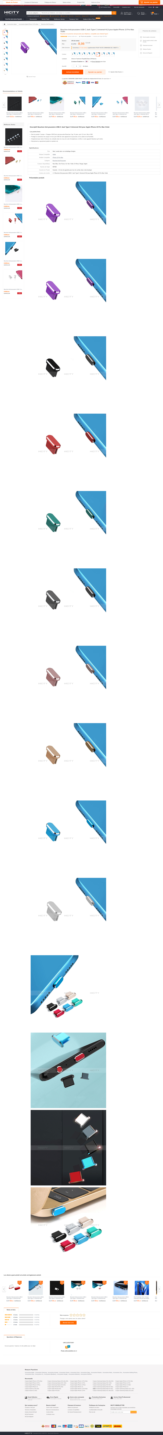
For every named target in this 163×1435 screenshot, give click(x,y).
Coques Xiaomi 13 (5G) (31, 1390)
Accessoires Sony (75, 1372)
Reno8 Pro (77, 16)
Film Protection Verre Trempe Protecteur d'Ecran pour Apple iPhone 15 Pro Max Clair (141, 1298)
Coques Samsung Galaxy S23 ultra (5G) (58, 1381)
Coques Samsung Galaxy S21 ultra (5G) (103, 1390)
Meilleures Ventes (59, 19)
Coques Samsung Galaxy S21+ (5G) (124, 1388)
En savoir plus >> (106, 78)
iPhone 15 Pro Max (58, 157)
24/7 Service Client (105, 7)
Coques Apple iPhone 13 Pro (122, 1383)
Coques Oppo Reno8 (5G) (54, 1388)
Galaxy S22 (99, 16)
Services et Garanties (30, 1409)
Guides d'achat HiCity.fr (31, 1412)
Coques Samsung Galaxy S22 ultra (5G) (103, 1381)
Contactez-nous (50, 1414)
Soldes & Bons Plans (89, 19)
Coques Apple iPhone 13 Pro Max (124, 1381)
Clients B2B (116, 7)
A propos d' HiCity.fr (30, 1407)
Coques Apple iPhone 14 (76, 1386)
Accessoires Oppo (85, 1372)
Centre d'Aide (49, 1412)
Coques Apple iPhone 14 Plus (78, 1385)
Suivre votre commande (52, 1407)
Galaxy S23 (64, 16)
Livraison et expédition (73, 1409)
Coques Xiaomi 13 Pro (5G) (32, 1388)
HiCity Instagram (29, 1416)
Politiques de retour (94, 1407)
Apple (54, 154)
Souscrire (133, 1412)
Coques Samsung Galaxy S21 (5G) (124, 1390)
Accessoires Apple (12, 24)
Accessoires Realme (96, 1372)
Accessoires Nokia (107, 1372)
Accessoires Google (62, 1374)
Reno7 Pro (92, 16)
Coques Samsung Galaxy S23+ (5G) (57, 1383)
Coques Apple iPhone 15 (31, 1386)
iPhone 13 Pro (85, 16)
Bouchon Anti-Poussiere (47, 24)
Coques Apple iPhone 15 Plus (32, 1385)
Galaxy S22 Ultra (108, 16)
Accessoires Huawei (53, 1372)
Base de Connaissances (52, 1409)
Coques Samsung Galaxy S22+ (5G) (102, 1383)
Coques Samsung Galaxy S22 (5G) (102, 1385)
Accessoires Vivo (117, 1372)
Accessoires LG (39, 1374)
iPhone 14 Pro (45, 16)
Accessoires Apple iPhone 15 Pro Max (28, 24)
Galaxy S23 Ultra (55, 16)
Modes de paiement (73, 1407)
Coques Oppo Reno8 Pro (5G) (55, 1386)
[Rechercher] (114, 13)
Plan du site (92, 1412)
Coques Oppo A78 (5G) (54, 1390)
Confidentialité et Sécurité (95, 1409)
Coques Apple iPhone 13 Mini (123, 1385)
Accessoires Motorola (74, 1374)
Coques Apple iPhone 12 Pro (77, 1390)
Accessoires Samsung (41, 1372)
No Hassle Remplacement (74, 1412)
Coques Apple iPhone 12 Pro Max (79, 1388)
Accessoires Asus (29, 1374)
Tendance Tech (73, 19)
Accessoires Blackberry (50, 1374)
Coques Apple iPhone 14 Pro (77, 1383)
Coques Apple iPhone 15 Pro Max (33, 1381)
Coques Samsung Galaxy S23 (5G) (57, 1385)
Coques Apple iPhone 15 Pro (32, 1383)
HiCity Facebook (29, 1414)
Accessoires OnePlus (86, 1374)
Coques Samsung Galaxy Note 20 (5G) (103, 1388)
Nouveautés (33, 19)
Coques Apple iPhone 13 (121, 1386)
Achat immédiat (72, 72)
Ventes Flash (45, 19)
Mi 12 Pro (71, 16)
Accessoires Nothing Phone (130, 1372)
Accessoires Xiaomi (64, 1372)
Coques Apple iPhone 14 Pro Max (79, 1381)
